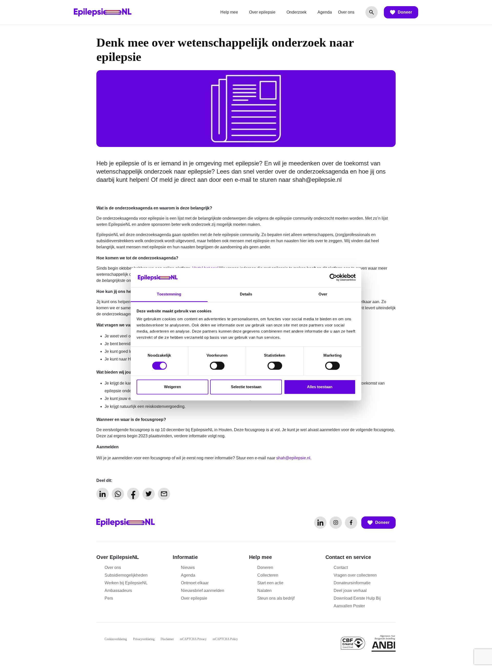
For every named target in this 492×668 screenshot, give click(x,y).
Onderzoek (296, 12)
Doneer (405, 12)
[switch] (217, 366)
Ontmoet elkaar (195, 583)
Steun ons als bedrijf (275, 598)
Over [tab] (323, 294)
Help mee (229, 12)
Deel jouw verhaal (350, 590)
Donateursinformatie (352, 583)
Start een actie (270, 583)
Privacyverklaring (144, 639)
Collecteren (267, 575)
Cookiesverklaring (116, 639)
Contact (341, 567)
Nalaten (264, 590)
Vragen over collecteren (355, 575)
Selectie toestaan (246, 387)
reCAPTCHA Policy (225, 639)
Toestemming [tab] (169, 294)
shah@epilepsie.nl (317, 179)
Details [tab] (246, 294)
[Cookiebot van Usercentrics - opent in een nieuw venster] (333, 277)
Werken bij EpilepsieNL (126, 583)
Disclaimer (167, 639)
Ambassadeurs (118, 590)
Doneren (265, 567)
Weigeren (172, 387)
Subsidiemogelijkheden (126, 575)
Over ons (346, 12)
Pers (109, 598)
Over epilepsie (262, 12)
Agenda (324, 12)
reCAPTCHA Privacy (193, 639)
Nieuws (188, 567)
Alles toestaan (319, 387)
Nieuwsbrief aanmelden (202, 590)
